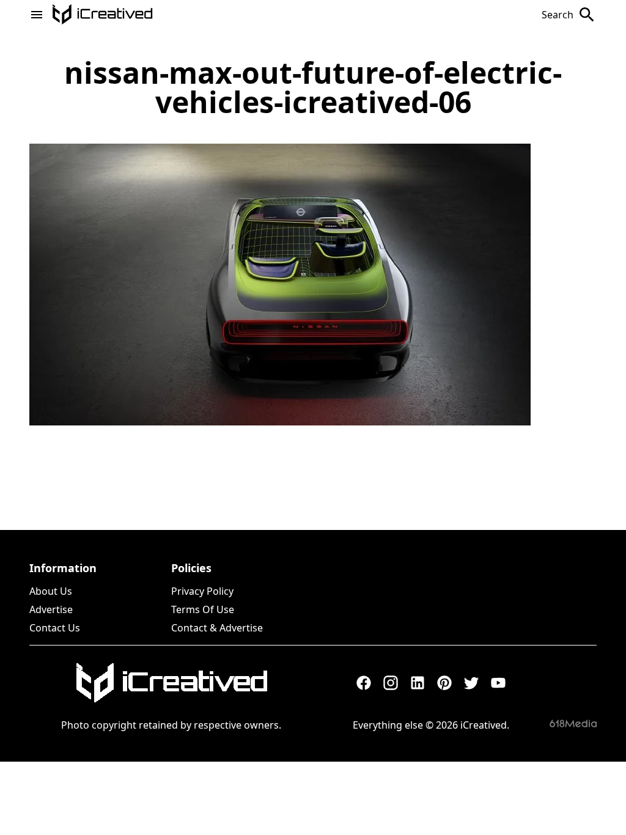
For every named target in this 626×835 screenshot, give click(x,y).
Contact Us (54, 628)
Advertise (51, 609)
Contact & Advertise (217, 628)
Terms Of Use (202, 609)
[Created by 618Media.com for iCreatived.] (573, 723)
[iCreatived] (171, 682)
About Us (50, 591)
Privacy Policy (202, 591)
